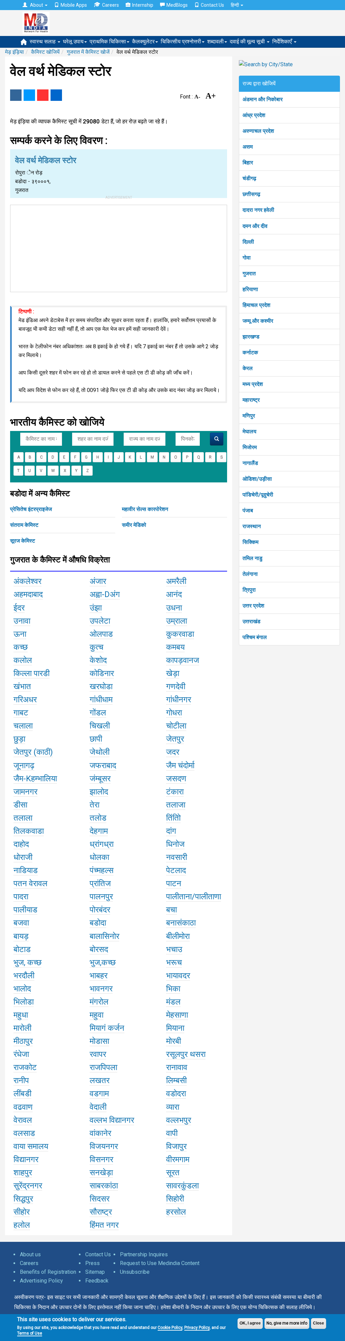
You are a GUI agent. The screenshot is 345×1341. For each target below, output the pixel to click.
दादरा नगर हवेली (258, 210)
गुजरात (249, 273)
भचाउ (174, 949)
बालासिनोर (104, 936)
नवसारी (176, 857)
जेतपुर (175, 739)
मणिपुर (249, 415)
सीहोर (21, 1212)
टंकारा (175, 791)
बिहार (248, 162)
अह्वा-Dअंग (105, 594)
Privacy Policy (197, 1327)
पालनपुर (101, 896)
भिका (173, 988)
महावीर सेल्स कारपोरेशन (145, 509)
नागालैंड (250, 463)
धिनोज (175, 844)
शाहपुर (22, 1172)
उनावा (21, 621)
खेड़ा (172, 673)
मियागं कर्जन (107, 1028)
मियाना (175, 1028)
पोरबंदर (100, 909)
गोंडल (98, 712)
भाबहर (98, 975)
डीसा (20, 805)
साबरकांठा (104, 1185)
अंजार (98, 581)
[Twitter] (29, 95)
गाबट (20, 712)
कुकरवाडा (180, 634)
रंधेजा (21, 1054)
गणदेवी (175, 686)
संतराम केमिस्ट (24, 525)
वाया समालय (30, 1146)
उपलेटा (100, 621)
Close (318, 1323)
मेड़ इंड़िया (14, 52)
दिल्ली (248, 242)
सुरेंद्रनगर (27, 1185)
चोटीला (176, 726)
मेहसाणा (177, 1015)
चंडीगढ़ (249, 178)
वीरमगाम (177, 1159)
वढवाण (23, 1107)
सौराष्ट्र (101, 1212)
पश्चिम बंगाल (255, 637)
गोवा (247, 257)
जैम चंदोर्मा (180, 765)
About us (30, 1254)
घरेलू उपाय (73, 41)
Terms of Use (29, 1333)
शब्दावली (215, 41)
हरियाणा (250, 289)
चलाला (23, 726)
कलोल (22, 660)
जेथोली (99, 752)
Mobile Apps (74, 5)
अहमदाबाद (28, 594)
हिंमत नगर (104, 1225)
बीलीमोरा (178, 936)
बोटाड (22, 949)
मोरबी (173, 1041)
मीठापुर (23, 1041)
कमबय (175, 647)
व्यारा (172, 1107)
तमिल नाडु (252, 558)
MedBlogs (177, 5)
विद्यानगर (25, 1159)
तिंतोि (173, 818)
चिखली (100, 726)
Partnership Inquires (144, 1254)
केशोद (98, 660)
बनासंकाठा (181, 923)
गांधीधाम (101, 699)
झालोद (99, 791)
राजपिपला (103, 1067)
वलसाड (24, 1133)
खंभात (22, 686)
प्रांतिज (100, 883)
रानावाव (176, 1067)
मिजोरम (250, 447)
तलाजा (175, 805)
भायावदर (178, 975)
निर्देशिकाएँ (282, 41)
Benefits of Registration (48, 1272)
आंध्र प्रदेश (254, 115)
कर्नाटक (250, 352)
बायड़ (21, 936)
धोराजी (22, 857)
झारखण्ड (251, 336)
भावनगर (101, 988)
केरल (248, 368)
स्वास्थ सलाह (43, 41)
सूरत (173, 1172)
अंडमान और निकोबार (263, 99)
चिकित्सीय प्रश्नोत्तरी (181, 41)
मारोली (22, 1028)
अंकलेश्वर (27, 581)
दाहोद (21, 844)
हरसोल (176, 1212)
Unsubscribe (135, 1272)
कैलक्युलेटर (143, 41)
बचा (171, 909)
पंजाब (248, 510)
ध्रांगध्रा (102, 844)
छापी (96, 739)
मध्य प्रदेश (253, 384)
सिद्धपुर (23, 1199)
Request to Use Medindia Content (159, 1263)
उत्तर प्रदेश (253, 605)
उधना (174, 608)
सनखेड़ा (101, 1172)
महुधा (20, 1015)
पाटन (173, 883)
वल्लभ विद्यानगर (112, 1120)
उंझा (96, 608)
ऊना (19, 634)
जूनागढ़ (23, 765)
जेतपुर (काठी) (33, 752)
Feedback (96, 1280)
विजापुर (176, 1146)
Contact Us (212, 5)
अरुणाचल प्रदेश (258, 131)
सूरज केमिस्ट (22, 541)
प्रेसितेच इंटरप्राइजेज (31, 509)
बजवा (21, 923)
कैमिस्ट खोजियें (45, 52)
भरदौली (23, 975)
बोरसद (99, 949)
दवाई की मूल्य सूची (248, 41)
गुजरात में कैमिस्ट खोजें (88, 52)
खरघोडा (101, 686)
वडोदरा (176, 1093)
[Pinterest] (43, 95)
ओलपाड (101, 634)
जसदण (176, 778)
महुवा (96, 1015)
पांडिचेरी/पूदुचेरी (258, 494)
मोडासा (99, 1041)
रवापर (98, 1054)
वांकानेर (100, 1133)
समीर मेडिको (134, 525)
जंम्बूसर (100, 778)
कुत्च (96, 647)
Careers (110, 5)
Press (92, 1263)
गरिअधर (25, 699)
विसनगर (101, 1159)
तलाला (22, 818)
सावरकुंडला (182, 1185)
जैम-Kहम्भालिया (35, 778)
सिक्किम (250, 542)
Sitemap (95, 1272)
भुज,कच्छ (103, 962)
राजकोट (25, 1067)
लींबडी (22, 1093)
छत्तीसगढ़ (251, 194)
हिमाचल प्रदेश (256, 305)
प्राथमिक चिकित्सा (108, 41)
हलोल (21, 1225)
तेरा (94, 805)
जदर (172, 752)
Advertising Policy (41, 1280)
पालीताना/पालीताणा (193, 896)
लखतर (99, 1080)
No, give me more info (286, 1323)
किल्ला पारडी (31, 673)
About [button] (36, 5)
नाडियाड (25, 870)
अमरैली (176, 581)
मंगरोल (99, 1002)
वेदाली (98, 1107)
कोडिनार (102, 673)
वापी (172, 1133)
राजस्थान (252, 526)
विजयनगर (104, 1146)
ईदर (19, 608)
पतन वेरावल (30, 883)
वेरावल (22, 1120)
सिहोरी (175, 1199)
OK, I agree (250, 1323)
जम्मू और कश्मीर (258, 321)
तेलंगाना (250, 574)
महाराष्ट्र (251, 400)
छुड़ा (19, 739)
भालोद (22, 988)
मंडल (173, 1002)
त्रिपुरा (249, 590)
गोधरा (174, 712)
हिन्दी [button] (235, 5)
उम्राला (176, 621)
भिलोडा (23, 1002)
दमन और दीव (255, 226)
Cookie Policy (170, 1327)
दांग (171, 831)
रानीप (21, 1080)
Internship (142, 5)
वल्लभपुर (178, 1120)
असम (248, 147)
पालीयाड (25, 909)
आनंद (174, 594)
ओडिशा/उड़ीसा (257, 479)
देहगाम (99, 831)
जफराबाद (103, 765)
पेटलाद (176, 870)
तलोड (98, 818)
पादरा (20, 896)
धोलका (99, 857)
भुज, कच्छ (27, 962)
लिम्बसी (176, 1080)
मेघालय (249, 431)
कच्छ (20, 647)
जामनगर (25, 791)
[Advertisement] (118, 247)
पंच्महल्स (102, 870)
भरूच (174, 962)
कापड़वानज (182, 660)
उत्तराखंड (251, 621)
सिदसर (99, 1199)
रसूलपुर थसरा (186, 1054)
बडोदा (98, 923)
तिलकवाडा (28, 831)
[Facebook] (16, 95)
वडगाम (99, 1093)
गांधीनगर (178, 699)
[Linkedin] (56, 95)
